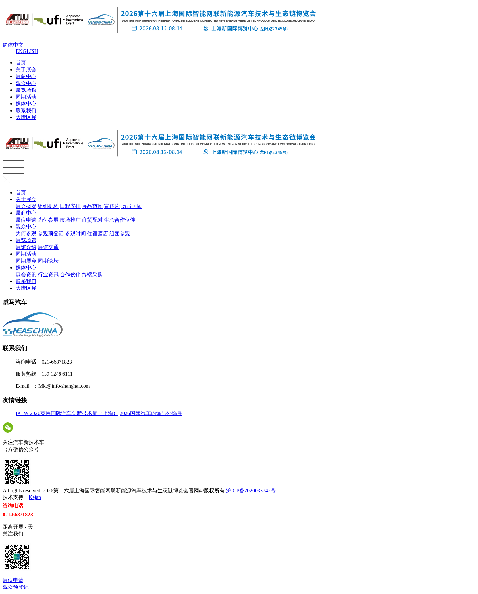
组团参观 (119, 233)
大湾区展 (26, 117)
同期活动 (26, 97)
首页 (21, 62)
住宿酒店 (97, 233)
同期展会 (39, 103)
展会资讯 (39, 110)
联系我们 (26, 110)
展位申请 (39, 83)
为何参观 (39, 90)
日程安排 (70, 206)
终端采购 (39, 131)
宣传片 (112, 206)
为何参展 (48, 220)
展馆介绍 (39, 97)
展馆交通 (48, 247)
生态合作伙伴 (119, 220)
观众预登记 (16, 587)
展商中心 (26, 76)
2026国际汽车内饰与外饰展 (151, 413)
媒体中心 (26, 103)
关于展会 (26, 69)
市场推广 (70, 220)
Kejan (35, 497)
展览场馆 (26, 90)
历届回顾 (131, 206)
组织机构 (48, 206)
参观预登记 (51, 233)
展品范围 (92, 206)
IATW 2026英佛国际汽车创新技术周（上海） (67, 413)
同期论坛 (48, 260)
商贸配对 (92, 220)
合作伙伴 (39, 124)
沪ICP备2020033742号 (251, 490)
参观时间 (75, 233)
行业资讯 (39, 117)
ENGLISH (27, 51)
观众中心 (26, 83)
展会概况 (39, 76)
